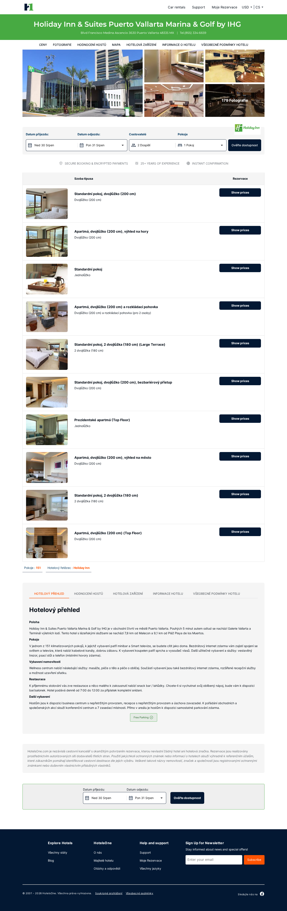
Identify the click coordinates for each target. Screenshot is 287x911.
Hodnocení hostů (91, 44)
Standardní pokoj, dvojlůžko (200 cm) (105, 194)
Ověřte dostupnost (245, 145)
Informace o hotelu (178, 44)
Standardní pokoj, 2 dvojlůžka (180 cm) (106, 495)
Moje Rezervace (224, 7)
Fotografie (62, 44)
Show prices (240, 192)
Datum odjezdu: (89, 134)
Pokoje (183, 134)
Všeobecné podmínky (139, 893)
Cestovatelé (137, 134)
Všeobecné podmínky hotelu (224, 44)
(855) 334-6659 (195, 33)
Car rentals (176, 7)
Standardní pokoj (88, 269)
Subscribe (254, 859)
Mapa (116, 44)
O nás (98, 852)
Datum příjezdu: (37, 134)
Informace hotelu (168, 593)
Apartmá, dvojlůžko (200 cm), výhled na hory (111, 231)
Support (198, 7)
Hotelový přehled (49, 593)
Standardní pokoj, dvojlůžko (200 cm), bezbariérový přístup (123, 382)
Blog (51, 860)
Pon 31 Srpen (95, 145)
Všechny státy (57, 852)
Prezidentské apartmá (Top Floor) (102, 420)
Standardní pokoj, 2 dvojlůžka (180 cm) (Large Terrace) (119, 344)
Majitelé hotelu (103, 860)
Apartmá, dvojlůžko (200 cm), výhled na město (112, 457)
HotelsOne (49, 893)
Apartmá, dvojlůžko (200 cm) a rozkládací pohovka (116, 307)
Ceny (43, 44)
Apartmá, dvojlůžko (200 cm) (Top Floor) (108, 533)
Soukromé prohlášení (108, 893)
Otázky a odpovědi (107, 868)
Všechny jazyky (150, 868)
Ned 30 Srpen (44, 145)
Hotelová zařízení (141, 44)
